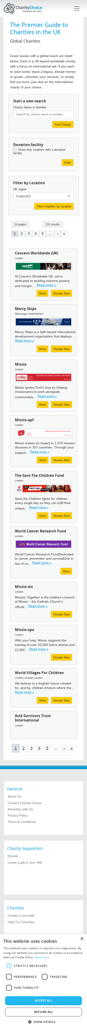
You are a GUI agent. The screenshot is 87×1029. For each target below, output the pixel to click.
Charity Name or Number (29, 107)
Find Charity (63, 124)
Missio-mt (24, 587)
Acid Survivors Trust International (33, 718)
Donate (13, 856)
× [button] (82, 939)
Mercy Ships (25, 309)
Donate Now (61, 293)
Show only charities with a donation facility (39, 151)
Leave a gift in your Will (25, 862)
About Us (14, 796)
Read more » (46, 285)
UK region (19, 189)
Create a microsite (21, 915)
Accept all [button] (43, 1000)
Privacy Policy (18, 815)
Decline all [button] (43, 1012)
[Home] (25, 8)
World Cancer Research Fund (40, 531)
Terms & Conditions (22, 822)
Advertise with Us (20, 809)
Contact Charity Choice (25, 803)
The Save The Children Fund (39, 475)
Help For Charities (21, 922)
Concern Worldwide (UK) (36, 253)
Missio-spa (24, 630)
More (42, 293)
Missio (21, 364)
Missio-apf (24, 420)
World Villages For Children (39, 673)
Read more (42, 957)
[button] (43, 1021)
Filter (67, 162)
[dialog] (43, 981)
